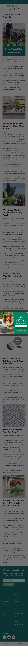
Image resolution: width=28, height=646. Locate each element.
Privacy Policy (25, 330)
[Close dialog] (27, 312)
